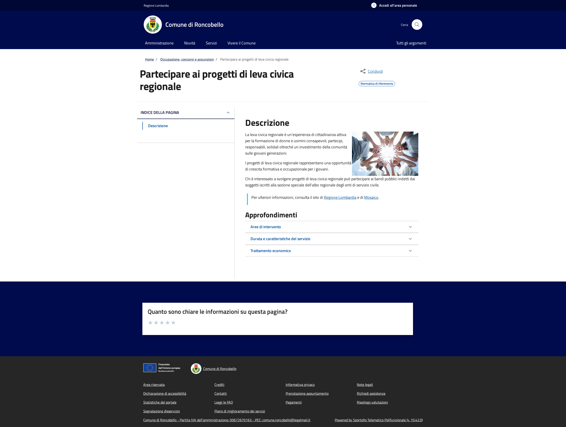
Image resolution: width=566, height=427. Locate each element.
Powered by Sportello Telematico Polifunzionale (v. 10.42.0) (379, 420)
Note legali (365, 384)
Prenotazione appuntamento (307, 393)
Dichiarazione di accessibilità (164, 393)
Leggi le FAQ (223, 402)
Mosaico (371, 197)
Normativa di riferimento (377, 83)
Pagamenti (294, 402)
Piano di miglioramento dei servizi (239, 411)
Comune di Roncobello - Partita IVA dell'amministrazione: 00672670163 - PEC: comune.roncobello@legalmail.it (226, 420)
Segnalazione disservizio (161, 411)
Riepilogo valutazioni (372, 402)
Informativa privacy (300, 384)
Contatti (220, 393)
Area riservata (154, 384)
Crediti (219, 384)
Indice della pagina (160, 112)
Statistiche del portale (159, 402)
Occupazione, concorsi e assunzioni (187, 59)
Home (149, 59)
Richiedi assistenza (371, 393)
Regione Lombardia (156, 5)
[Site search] (417, 24)
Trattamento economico (270, 251)
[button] (394, 5)
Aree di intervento (265, 227)
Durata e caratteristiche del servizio (280, 239)
